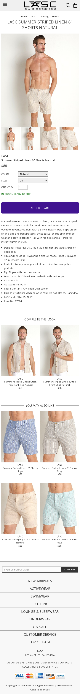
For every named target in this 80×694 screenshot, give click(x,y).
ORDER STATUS (49, 666)
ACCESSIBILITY (30, 666)
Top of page (40, 642)
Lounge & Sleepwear (40, 611)
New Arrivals (40, 581)
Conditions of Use (40, 689)
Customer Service (40, 634)
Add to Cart (40, 208)
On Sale (40, 627)
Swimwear (40, 596)
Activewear (40, 588)
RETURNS (27, 662)
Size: (4, 180)
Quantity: (7, 187)
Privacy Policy (64, 685)
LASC (5, 156)
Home (24, 16)
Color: (5, 174)
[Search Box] (68, 5)
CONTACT (65, 662)
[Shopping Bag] (75, 5)
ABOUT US (13, 662)
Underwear (39, 619)
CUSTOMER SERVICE (46, 662)
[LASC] (40, 2)
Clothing (40, 604)
